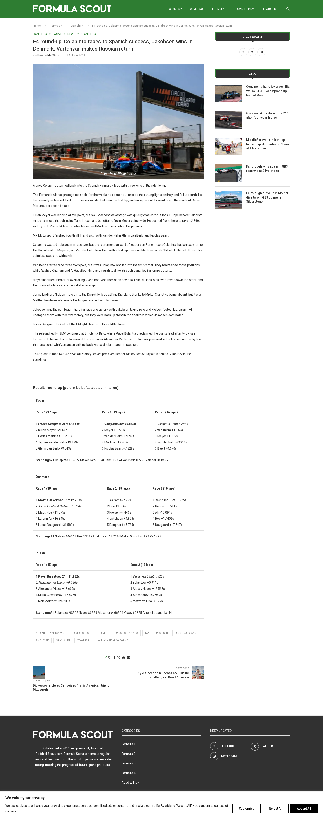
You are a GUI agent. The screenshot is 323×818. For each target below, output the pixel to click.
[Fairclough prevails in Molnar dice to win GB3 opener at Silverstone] (228, 200)
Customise (246, 808)
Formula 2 (175, 9)
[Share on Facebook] (114, 657)
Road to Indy (245, 9)
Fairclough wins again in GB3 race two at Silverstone (267, 169)
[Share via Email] (128, 657)
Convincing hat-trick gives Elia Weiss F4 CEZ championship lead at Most (268, 91)
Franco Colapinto (126, 633)
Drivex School (81, 633)
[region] (161, 804)
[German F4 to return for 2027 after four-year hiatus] (228, 120)
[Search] (288, 9)
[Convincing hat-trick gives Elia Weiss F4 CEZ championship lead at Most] (228, 93)
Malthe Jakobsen (156, 633)
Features (269, 9)
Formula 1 (129, 744)
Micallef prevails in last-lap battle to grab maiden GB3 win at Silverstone (267, 144)
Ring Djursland (185, 633)
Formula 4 (219, 9)
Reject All (275, 808)
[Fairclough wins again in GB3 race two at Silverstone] (228, 173)
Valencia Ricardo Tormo (112, 640)
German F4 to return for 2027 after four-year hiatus (267, 115)
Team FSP (83, 640)
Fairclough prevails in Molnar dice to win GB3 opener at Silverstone (267, 197)
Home (37, 25)
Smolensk (42, 640)
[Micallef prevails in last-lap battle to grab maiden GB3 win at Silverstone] (228, 146)
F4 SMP (102, 633)
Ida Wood (53, 55)
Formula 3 (196, 9)
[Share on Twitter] (118, 658)
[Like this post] (109, 657)
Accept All (304, 808)
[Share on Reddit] (123, 657)
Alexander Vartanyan (50, 633)
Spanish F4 (63, 640)
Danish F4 (77, 25)
